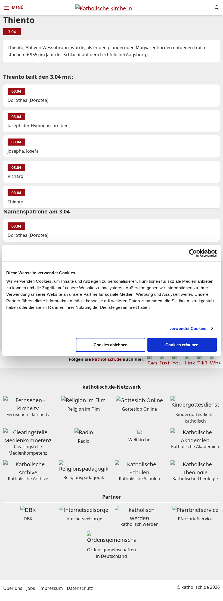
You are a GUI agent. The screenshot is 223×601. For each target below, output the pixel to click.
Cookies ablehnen (111, 344)
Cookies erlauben (182, 344)
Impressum (51, 588)
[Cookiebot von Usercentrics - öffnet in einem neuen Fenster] (193, 253)
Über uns (12, 588)
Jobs (30, 588)
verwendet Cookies (187, 328)
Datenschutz (80, 588)
